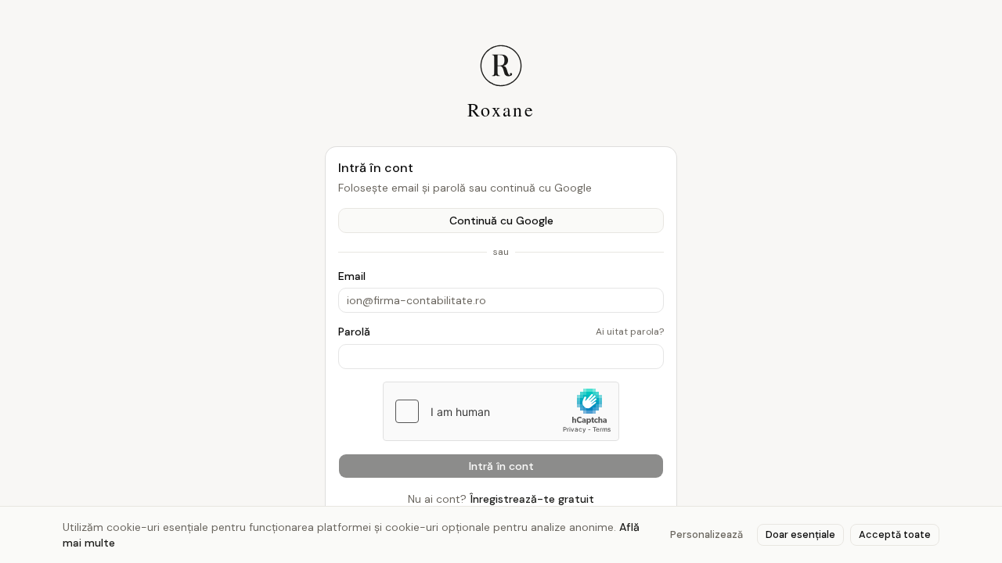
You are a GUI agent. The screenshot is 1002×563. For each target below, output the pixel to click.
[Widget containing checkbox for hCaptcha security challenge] (501, 411)
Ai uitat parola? (630, 331)
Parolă (354, 331)
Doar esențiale (800, 534)
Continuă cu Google (501, 220)
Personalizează (706, 534)
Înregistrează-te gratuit (532, 499)
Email (352, 276)
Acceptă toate (895, 534)
